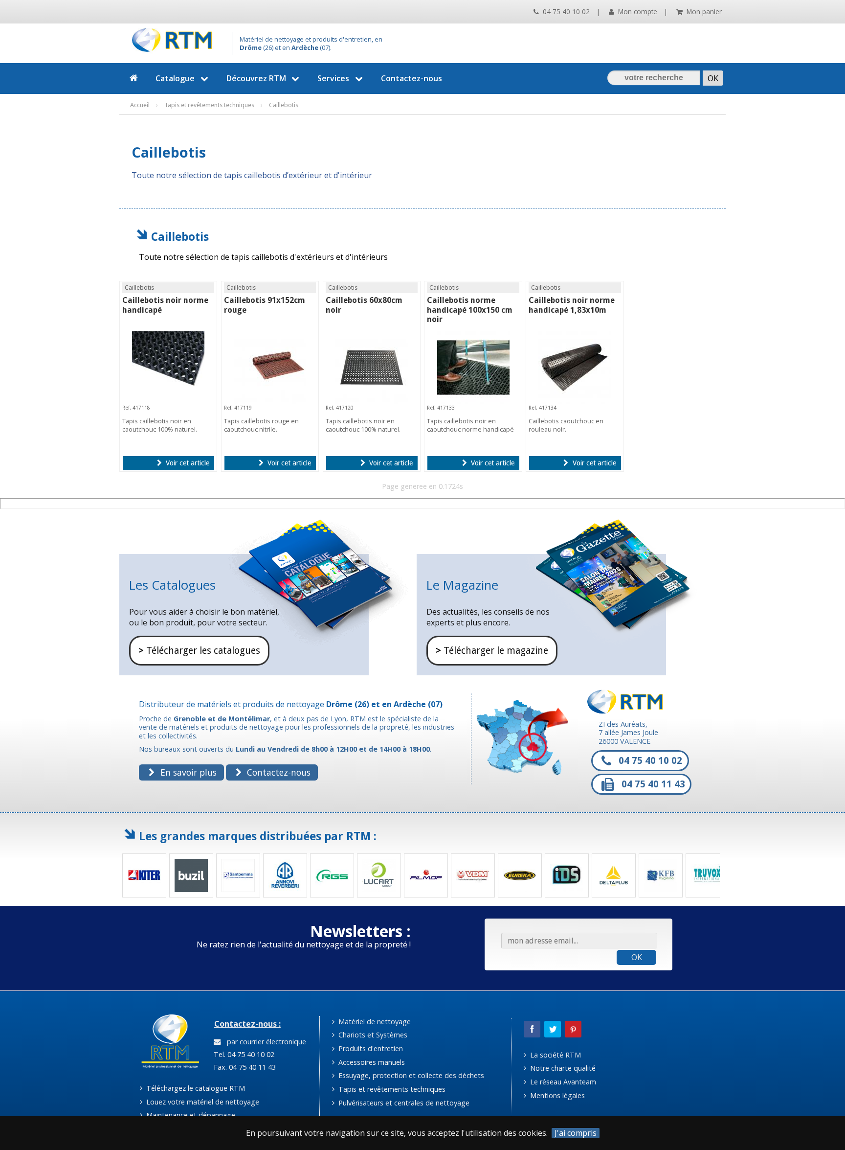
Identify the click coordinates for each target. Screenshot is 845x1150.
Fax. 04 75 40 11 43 (244, 1067)
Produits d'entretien (369, 1048)
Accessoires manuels (370, 1062)
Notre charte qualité (562, 1068)
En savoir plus (187, 772)
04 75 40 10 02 (565, 11)
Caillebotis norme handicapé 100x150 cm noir (469, 309)
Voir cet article (186, 463)
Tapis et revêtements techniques (390, 1089)
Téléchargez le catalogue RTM (194, 1088)
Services (333, 78)
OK (636, 957)
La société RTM (554, 1054)
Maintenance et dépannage (189, 1115)
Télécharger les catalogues (199, 650)
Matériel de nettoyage (373, 1021)
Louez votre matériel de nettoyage (201, 1101)
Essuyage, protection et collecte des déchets (410, 1075)
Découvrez (256, 78)
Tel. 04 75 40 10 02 (243, 1054)
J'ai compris (576, 1133)
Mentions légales (556, 1095)
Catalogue (175, 78)
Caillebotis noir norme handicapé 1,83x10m (572, 305)
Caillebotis (180, 236)
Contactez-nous (411, 78)
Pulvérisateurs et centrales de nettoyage (402, 1102)
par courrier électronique (264, 1041)
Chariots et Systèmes (371, 1034)
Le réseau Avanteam (562, 1081)
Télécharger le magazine (492, 650)
